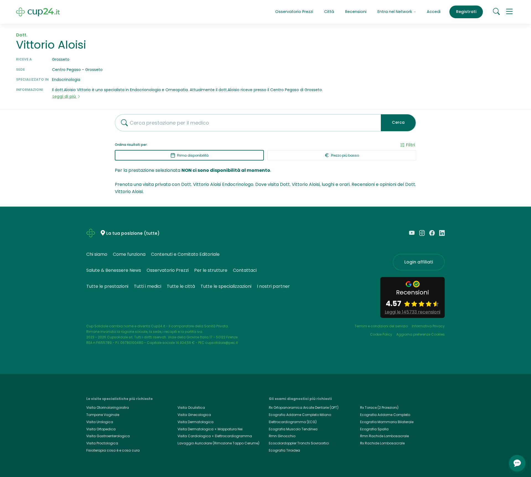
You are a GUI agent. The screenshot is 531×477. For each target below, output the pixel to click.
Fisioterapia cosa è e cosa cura (113, 450)
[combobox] (245, 123)
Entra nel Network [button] (395, 11)
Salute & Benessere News (113, 270)
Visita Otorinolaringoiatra (107, 407)
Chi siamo (96, 254)
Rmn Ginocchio (282, 436)
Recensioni (355, 11)
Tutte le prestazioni (107, 286)
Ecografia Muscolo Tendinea (293, 429)
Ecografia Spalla (374, 429)
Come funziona (129, 254)
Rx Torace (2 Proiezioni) (379, 407)
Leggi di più (65, 96)
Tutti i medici (147, 286)
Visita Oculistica (191, 407)
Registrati (466, 11)
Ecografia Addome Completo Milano (300, 414)
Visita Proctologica (102, 443)
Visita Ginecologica (194, 414)
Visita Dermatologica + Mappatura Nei (210, 429)
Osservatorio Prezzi (294, 11)
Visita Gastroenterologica (108, 436)
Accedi (434, 11)
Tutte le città (181, 286)
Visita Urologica (99, 422)
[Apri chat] (517, 463)
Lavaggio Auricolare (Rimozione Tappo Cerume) (218, 443)
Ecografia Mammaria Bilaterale (386, 422)
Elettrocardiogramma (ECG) (293, 422)
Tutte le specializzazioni (226, 286)
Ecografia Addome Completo (385, 414)
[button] (509, 11)
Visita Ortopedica (101, 429)
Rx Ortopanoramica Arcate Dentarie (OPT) (304, 407)
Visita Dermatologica (196, 422)
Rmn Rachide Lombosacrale (384, 436)
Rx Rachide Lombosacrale (382, 443)
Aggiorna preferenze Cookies (420, 334)
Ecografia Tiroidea (284, 450)
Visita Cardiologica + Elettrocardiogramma (215, 436)
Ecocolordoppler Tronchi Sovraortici (299, 443)
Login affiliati (418, 262)
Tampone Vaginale (102, 414)
